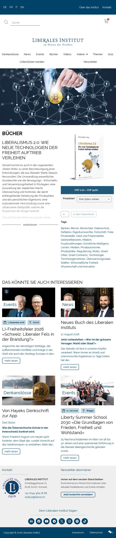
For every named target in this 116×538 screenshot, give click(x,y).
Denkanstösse (10, 54)
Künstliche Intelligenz (96, 243)
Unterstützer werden (32, 61)
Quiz (110, 54)
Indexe (81, 54)
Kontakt (106, 7)
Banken (65, 228)
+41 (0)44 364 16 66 (36, 493)
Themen (98, 54)
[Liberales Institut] (58, 42)
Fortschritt (100, 232)
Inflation (87, 239)
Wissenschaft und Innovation (78, 266)
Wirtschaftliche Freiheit (84, 262)
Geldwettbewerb (71, 239)
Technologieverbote (73, 258)
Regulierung (84, 251)
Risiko (96, 251)
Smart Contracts (78, 255)
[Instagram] (69, 521)
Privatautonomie (90, 247)
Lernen (65, 247)
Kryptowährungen (71, 243)
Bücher (54, 54)
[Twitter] (62, 521)
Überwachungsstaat (98, 258)
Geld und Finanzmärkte (90, 235)
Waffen (65, 262)
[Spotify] (77, 521)
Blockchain (86, 228)
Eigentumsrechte (83, 232)
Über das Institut (89, 7)
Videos (67, 54)
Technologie (96, 255)
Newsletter (90, 61)
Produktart (69, 198)
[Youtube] (46, 521)
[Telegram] (54, 521)
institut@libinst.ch (35, 497)
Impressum (78, 532)
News (27, 54)
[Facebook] (39, 521)
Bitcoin (75, 228)
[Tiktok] (85, 521)
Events (40, 54)
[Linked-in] (31, 521)
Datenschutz (101, 228)
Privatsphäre (68, 251)
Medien (74, 247)
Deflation (66, 232)
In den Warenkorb (83, 214)
